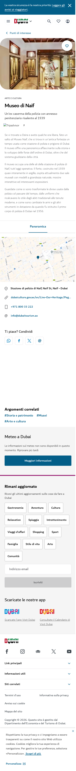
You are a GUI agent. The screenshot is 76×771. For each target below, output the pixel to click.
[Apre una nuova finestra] (19, 341)
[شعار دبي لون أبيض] (16, 641)
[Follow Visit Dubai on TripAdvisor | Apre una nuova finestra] (38, 651)
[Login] (68, 21)
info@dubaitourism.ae (24, 316)
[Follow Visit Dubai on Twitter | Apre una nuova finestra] (53, 651)
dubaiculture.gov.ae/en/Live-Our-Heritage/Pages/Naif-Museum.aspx (41, 297)
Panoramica (38, 226)
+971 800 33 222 (22, 307)
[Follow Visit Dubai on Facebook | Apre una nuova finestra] (7, 651)
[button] (16, 764)
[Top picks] (58, 21)
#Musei (42, 415)
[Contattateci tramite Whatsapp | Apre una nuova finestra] (9, 341)
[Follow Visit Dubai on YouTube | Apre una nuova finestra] (69, 651)
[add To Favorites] (67, 45)
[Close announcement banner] (69, 5)
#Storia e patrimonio (19, 415)
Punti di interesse (20, 33)
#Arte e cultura (15, 421)
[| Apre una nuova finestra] (22, 651)
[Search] (49, 21)
